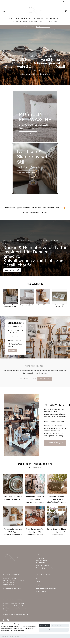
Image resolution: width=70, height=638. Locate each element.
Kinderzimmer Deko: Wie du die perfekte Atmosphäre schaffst (35, 532)
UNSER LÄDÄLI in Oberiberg (55, 443)
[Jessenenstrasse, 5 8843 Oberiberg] (35, 337)
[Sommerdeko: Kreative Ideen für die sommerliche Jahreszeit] (35, 484)
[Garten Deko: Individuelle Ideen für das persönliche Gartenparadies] (57, 516)
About (38, 579)
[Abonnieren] (28, 614)
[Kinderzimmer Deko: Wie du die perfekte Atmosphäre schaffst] (35, 516)
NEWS (38, 582)
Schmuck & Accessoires (34, 18)
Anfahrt (12, 350)
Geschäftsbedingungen (20, 636)
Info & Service (51, 21)
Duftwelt (57, 18)
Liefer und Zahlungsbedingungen (46, 588)
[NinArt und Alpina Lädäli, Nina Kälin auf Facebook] (8, 620)
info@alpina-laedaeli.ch (47, 568)
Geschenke (17, 21)
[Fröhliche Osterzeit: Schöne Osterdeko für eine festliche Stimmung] (57, 484)
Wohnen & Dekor (16, 18)
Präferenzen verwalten (54, 630)
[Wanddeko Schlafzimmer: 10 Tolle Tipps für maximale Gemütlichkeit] (13, 516)
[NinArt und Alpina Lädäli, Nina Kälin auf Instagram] (4, 620)
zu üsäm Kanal (35, 78)
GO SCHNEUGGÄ (26, 172)
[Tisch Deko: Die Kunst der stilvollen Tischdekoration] (13, 484)
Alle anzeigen (35, 467)
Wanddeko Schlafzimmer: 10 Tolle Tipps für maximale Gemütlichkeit (13, 532)
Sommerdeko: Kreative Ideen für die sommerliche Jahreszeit (35, 499)
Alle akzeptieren (44, 625)
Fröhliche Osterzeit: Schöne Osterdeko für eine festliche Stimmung (56, 499)
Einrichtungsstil (31, 21)
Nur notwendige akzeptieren (59, 625)
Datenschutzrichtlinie (7, 636)
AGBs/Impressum (41, 591)
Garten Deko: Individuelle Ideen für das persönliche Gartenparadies (56, 532)
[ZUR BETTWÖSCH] (35, 116)
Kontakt (38, 585)
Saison (49, 18)
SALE (42, 21)
